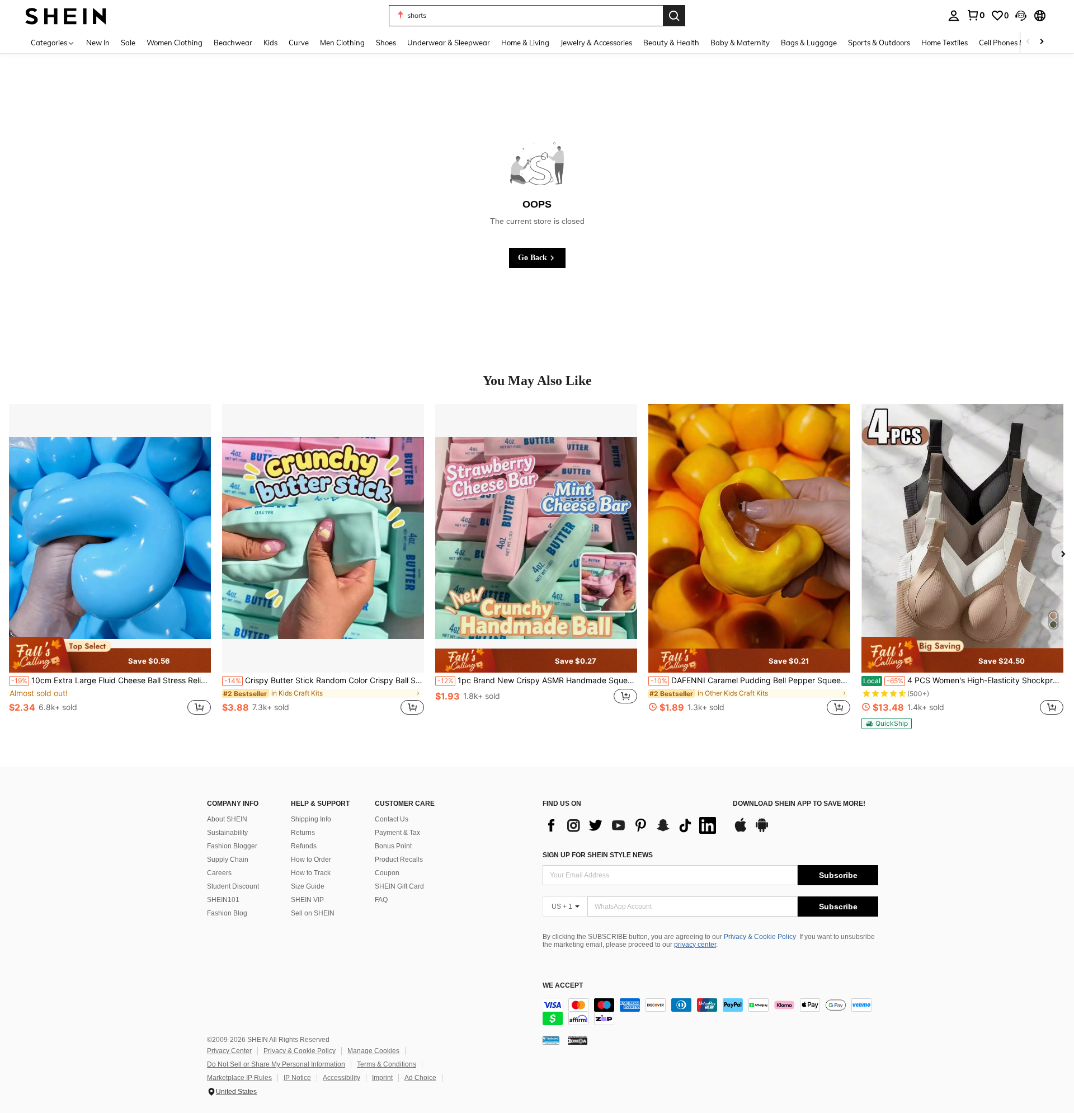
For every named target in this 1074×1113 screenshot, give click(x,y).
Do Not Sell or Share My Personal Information (276, 1064)
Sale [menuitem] (128, 42)
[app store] (740, 830)
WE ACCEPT (563, 985)
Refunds (304, 846)
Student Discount (233, 886)
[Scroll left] (1028, 42)
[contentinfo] (710, 1011)
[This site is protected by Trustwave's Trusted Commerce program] (551, 1040)
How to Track (311, 873)
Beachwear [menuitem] (233, 42)
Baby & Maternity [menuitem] (740, 42)
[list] (632, 825)
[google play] (762, 830)
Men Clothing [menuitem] (342, 42)
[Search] (674, 15)
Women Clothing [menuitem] (174, 42)
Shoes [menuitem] (386, 42)
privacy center (695, 944)
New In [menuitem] (98, 42)
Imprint (382, 1078)
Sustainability (227, 833)
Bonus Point (393, 846)
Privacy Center (229, 1051)
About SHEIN (227, 819)
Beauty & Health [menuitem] (671, 42)
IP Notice (297, 1078)
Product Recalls (399, 859)
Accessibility (341, 1078)
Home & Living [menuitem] (525, 42)
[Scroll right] (1041, 42)
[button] (1021, 15)
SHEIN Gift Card (399, 886)
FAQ (381, 900)
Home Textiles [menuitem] (944, 42)
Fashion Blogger (232, 846)
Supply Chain (227, 859)
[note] (110, 655)
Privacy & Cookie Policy (760, 937)
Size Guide (307, 886)
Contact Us (391, 819)
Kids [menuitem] (270, 42)
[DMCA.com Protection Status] (577, 1040)
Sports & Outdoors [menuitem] (879, 42)
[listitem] (110, 565)
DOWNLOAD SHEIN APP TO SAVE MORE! (799, 803)
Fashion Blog (227, 913)
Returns (303, 833)
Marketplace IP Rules (239, 1078)
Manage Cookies (373, 1051)
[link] (975, 15)
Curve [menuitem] (299, 42)
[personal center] (953, 15)
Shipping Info (311, 819)
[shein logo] (65, 15)
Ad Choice (420, 1078)
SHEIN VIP (307, 900)
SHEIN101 (223, 900)
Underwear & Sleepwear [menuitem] (448, 42)
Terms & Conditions (386, 1064)
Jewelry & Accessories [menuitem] (596, 42)
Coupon (387, 873)
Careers (219, 873)
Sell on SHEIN (313, 913)
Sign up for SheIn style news (598, 855)
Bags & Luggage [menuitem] (809, 42)
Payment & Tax (397, 833)
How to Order (311, 859)
